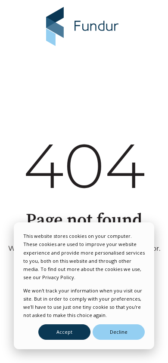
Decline (119, 332)
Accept (64, 332)
